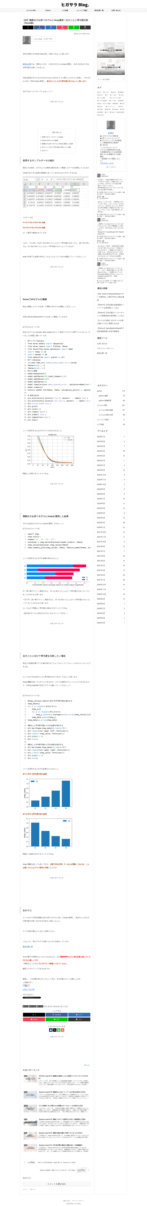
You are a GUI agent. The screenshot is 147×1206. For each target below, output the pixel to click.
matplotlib (57, 1006)
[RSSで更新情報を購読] (62, 1030)
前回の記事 (27, 64)
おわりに (45, 150)
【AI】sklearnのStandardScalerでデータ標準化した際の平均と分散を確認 (110, 296)
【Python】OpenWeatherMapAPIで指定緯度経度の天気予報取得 (110, 329)
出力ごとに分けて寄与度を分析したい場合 (56, 147)
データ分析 (64, 1006)
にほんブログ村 (29, 989)
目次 (54, 132)
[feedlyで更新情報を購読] (58, 1030)
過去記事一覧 (28, 946)
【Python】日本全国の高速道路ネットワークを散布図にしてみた (110, 306)
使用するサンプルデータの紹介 (52, 137)
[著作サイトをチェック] (50, 1030)
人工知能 (41, 1006)
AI (46, 1006)
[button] (85, 27)
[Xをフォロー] (54, 1030)
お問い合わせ (102, 343)
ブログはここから (107, 163)
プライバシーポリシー (105, 348)
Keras (51, 1006)
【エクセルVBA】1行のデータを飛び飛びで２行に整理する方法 (110, 322)
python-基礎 (33, 1006)
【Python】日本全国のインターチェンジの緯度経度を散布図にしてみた (110, 314)
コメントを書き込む (56, 1184)
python (26, 1006)
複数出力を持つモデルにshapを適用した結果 (57, 143)
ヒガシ (111, 132)
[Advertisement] (57, 115)
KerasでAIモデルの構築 (50, 140)
